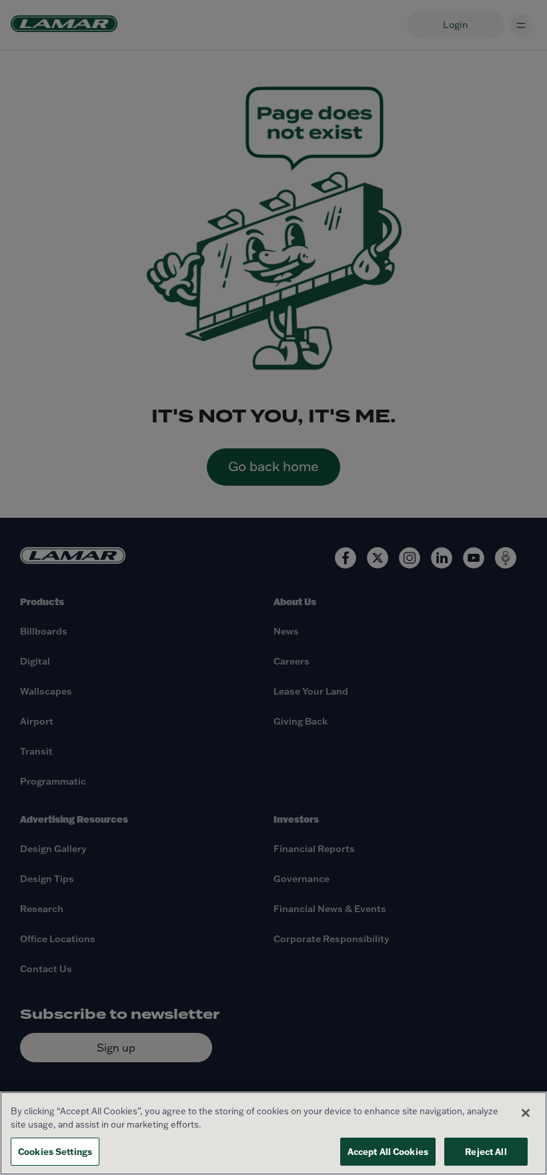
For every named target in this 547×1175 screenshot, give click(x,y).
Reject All (485, 1151)
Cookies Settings (55, 1151)
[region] (273, 1133)
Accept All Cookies (388, 1151)
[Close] (525, 1113)
